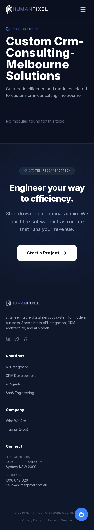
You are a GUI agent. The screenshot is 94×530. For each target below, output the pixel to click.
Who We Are (16, 421)
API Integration (17, 367)
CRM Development (21, 375)
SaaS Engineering (20, 393)
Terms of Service (59, 520)
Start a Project (43, 252)
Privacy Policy (32, 520)
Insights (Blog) (17, 429)
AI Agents (13, 384)
